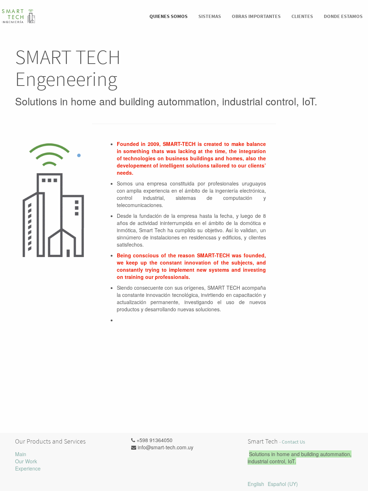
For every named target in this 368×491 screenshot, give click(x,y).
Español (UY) (283, 483)
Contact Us (293, 442)
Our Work (26, 461)
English (256, 483)
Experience (28, 468)
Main (20, 454)
